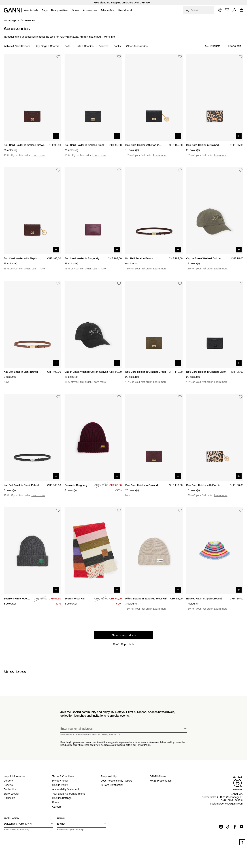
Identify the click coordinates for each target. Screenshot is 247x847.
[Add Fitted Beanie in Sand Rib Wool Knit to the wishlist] (180, 510)
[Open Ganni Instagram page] (221, 827)
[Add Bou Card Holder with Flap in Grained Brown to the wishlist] (58, 170)
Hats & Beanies (84, 46)
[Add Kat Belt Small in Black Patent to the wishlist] (58, 397)
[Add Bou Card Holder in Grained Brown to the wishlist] (58, 56)
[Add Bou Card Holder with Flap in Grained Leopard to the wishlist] (240, 397)
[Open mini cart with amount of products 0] (241, 10)
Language (61, 818)
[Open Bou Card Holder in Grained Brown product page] (32, 97)
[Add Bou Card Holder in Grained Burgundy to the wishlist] (180, 397)
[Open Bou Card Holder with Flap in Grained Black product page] (154, 97)
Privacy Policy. (144, 744)
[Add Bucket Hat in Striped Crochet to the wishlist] (240, 510)
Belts (67, 46)
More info (109, 36)
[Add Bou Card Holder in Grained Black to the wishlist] (119, 56)
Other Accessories (137, 46)
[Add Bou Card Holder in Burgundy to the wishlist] (119, 170)
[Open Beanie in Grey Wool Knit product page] (32, 550)
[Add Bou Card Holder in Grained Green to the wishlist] (180, 283)
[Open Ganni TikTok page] (228, 827)
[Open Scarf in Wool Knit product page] (93, 550)
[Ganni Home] (12, 10)
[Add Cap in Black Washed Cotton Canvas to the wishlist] (119, 283)
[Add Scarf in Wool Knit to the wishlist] (119, 510)
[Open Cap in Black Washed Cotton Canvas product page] (93, 324)
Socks (117, 46)
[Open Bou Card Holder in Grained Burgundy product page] (154, 437)
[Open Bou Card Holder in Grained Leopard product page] (215, 97)
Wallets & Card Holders (17, 46)
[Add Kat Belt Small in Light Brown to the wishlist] (58, 283)
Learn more (38, 155)
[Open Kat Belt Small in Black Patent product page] (32, 437)
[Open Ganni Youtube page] (241, 827)
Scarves (103, 46)
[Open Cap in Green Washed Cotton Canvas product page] (215, 210)
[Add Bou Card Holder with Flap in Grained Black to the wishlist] (180, 56)
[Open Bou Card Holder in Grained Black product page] (93, 97)
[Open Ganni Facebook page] (235, 827)
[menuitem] (31, 10)
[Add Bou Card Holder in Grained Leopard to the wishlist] (240, 56)
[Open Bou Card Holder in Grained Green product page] (154, 324)
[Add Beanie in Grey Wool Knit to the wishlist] (58, 510)
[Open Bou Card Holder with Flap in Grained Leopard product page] (215, 437)
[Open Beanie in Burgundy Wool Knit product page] (93, 437)
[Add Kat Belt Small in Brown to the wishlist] (180, 170)
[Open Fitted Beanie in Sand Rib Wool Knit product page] (154, 550)
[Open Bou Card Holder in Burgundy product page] (93, 210)
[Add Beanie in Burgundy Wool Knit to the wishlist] (119, 397)
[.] (123, 2)
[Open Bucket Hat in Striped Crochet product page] (215, 550)
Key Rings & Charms (47, 46)
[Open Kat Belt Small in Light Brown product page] (32, 324)
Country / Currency (11, 818)
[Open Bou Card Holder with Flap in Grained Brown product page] (32, 210)
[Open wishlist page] (227, 10)
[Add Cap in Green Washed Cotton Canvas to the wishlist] (240, 170)
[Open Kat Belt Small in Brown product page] (154, 210)
